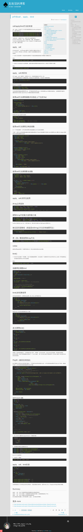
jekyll (36, 530)
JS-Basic (30, 510)
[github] (68, 521)
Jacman (44, 530)
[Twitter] (62, 510)
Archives (70, 10)
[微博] (53, 510)
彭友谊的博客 (17, 4)
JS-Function (24, 510)
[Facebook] (65, 510)
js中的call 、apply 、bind (23, 16)
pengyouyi (64, 19)
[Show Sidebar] (76, 17)
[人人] (56, 510)
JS (15, 510)
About (77, 10)
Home (63, 10)
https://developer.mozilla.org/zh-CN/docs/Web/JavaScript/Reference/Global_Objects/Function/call (35, 504)
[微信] (59, 510)
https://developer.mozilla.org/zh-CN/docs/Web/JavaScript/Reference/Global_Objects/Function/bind (35, 506)
